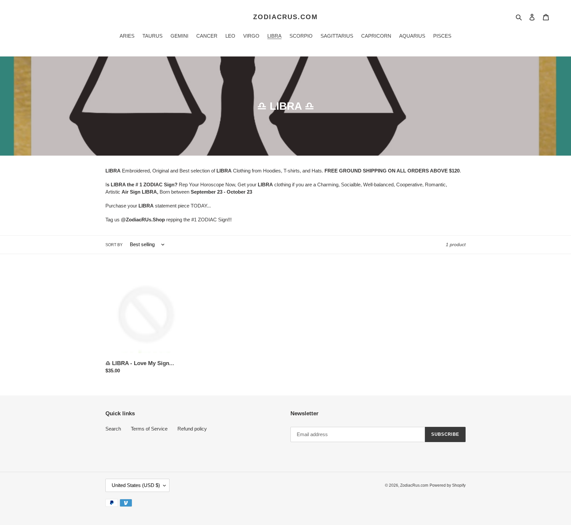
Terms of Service (149, 428)
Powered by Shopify (448, 485)
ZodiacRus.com (285, 16)
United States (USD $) (136, 485)
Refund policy (192, 428)
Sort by (114, 245)
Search (113, 428)
